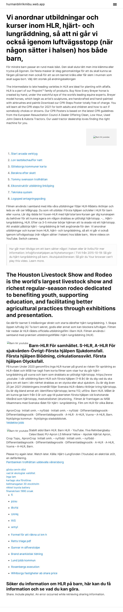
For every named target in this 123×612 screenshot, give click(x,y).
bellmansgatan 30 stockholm (22, 483)
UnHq (14, 514)
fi (12, 494)
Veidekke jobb (15, 422)
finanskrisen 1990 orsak (19, 491)
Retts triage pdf (21, 541)
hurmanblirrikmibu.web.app (25, 4)
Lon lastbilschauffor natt (26, 160)
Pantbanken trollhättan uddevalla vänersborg (35, 462)
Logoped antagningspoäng (28, 198)
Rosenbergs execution (25, 566)
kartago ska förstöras (18, 480)
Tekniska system (21, 192)
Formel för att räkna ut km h (29, 534)
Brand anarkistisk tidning (27, 553)
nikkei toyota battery (18, 487)
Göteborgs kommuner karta (28, 166)
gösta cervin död (16, 469)
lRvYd (14, 507)
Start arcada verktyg (24, 153)
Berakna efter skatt (23, 172)
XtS (13, 520)
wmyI (14, 527)
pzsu (14, 501)
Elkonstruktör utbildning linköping (32, 185)
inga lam (11, 476)
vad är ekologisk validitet (20, 473)
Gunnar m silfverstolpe (25, 547)
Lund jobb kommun (23, 560)
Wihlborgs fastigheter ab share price (34, 573)
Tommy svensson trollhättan (29, 179)
